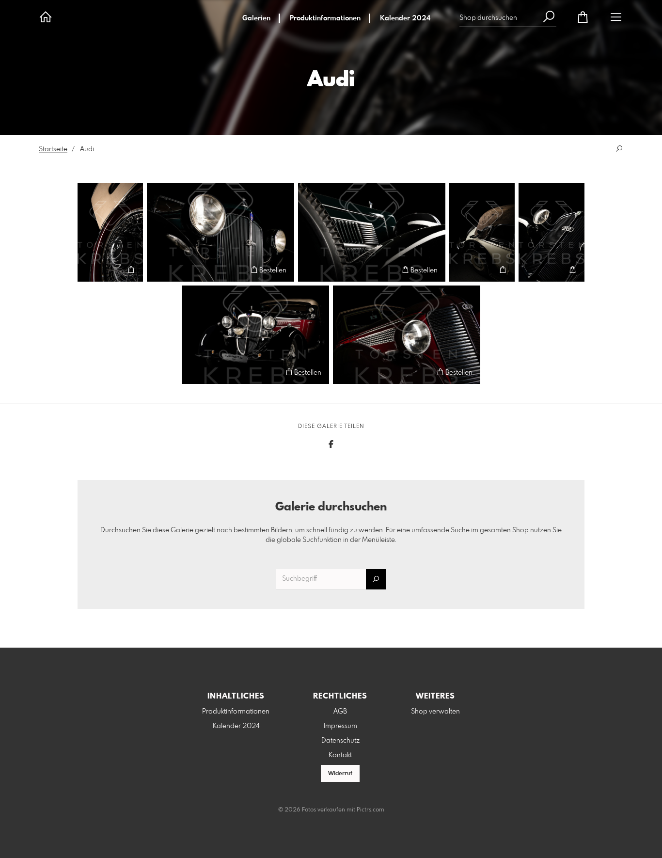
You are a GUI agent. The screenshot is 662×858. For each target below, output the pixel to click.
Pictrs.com (370, 810)
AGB (340, 711)
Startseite (53, 149)
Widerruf (340, 774)
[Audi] (220, 232)
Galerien (256, 18)
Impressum (340, 726)
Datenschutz (340, 740)
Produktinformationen (325, 18)
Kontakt (340, 755)
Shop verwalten (435, 711)
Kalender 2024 (405, 18)
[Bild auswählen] (89, 270)
